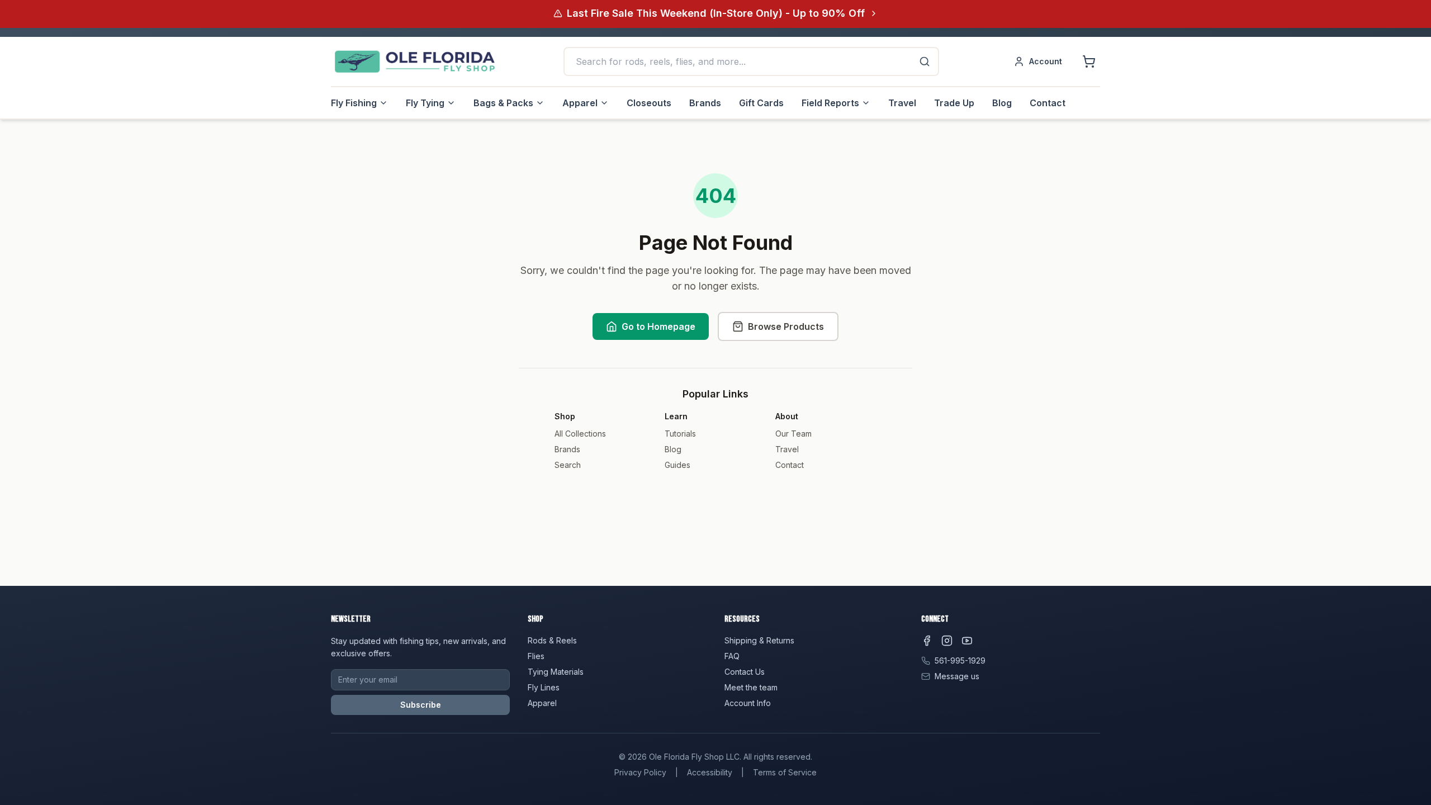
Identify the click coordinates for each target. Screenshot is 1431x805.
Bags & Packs (503, 102)
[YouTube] (967, 640)
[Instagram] (947, 640)
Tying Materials (556, 671)
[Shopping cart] (1089, 61)
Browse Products (786, 326)
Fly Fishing (354, 102)
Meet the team (751, 687)
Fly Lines (544, 687)
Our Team (793, 433)
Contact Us (744, 671)
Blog (1002, 102)
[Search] (924, 61)
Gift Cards (761, 102)
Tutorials (680, 433)
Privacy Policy (640, 772)
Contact (1047, 102)
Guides (677, 465)
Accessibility (709, 772)
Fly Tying (425, 102)
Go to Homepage (658, 326)
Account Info (747, 703)
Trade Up (954, 102)
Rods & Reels (552, 640)
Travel (902, 102)
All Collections (580, 433)
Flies (536, 656)
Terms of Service (785, 772)
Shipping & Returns (759, 640)
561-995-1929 (960, 660)
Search (568, 465)
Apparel (580, 102)
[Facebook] (926, 640)
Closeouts (649, 102)
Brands (705, 102)
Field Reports (830, 102)
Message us (957, 676)
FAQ (732, 656)
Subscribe (420, 704)
